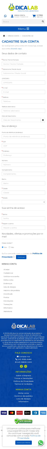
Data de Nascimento (9, 116)
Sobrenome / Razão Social (12, 69)
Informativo (8, 308)
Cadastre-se (24, 17)
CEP (4, 142)
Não (12, 247)
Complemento (7, 170)
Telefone (5, 97)
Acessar (16, 17)
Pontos (6, 297)
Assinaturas (8, 311)
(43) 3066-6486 (24, 359)
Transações (8, 304)
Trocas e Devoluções (23, 378)
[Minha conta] (12, 16)
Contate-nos (24, 356)
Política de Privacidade (23, 381)
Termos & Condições (24, 384)
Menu (22, 29)
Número (5, 160)
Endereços (8, 283)
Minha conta (13, 36)
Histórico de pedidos (12, 290)
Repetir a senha (8, 223)
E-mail (5, 88)
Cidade (5, 188)
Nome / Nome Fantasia (11, 60)
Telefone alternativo (8, 107)
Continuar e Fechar (23, 442)
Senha (5, 214)
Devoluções (8, 301)
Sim (5, 247)
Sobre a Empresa (23, 375)
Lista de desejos (10, 287)
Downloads (8, 294)
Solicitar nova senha (11, 276)
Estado (5, 198)
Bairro (4, 179)
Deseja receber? (7, 243)
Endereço (6, 151)
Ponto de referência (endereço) (12, 132)
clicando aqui (15, 48)
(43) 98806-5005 (24, 362)
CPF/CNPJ (5, 78)
